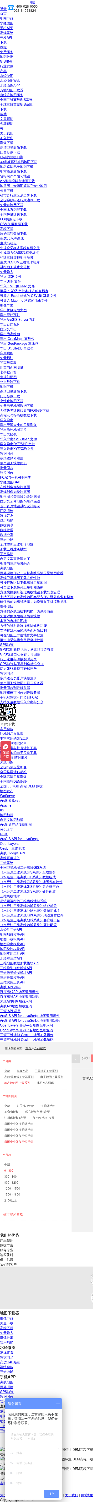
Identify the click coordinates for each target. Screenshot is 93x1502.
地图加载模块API (12, 934)
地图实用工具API (12, 953)
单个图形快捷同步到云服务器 (21, 682)
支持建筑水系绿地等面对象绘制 (23, 630)
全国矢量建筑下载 (13, 214)
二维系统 (6, 862)
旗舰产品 (22, 1071)
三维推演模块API (12, 977)
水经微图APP (10, 85)
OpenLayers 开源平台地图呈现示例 (26, 1025)
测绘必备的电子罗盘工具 (18, 752)
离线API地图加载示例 (16, 1001)
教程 (3, 46)
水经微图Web (10, 80)
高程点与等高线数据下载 (18, 415)
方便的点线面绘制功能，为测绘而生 (26, 611)
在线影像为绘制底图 (15, 486)
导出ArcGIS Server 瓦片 (18, 319)
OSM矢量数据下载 (14, 223)
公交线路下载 (10, 381)
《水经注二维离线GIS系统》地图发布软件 (31, 881)
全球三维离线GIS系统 (16, 104)
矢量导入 (6, 271)
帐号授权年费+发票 (37, 1111)
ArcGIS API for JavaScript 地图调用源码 (30, 1020)
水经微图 (6, 23)
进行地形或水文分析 (15, 266)
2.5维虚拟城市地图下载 (17, 180)
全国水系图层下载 (13, 209)
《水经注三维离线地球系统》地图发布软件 (31, 915)
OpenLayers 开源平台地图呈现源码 (26, 1029)
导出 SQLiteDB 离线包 (16, 348)
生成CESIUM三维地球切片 (20, 262)
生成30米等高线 (12, 238)
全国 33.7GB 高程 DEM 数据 (21, 786)
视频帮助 (6, 123)
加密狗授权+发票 (43, 1117)
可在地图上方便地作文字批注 (21, 635)
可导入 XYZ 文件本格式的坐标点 (24, 290)
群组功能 (6, 520)
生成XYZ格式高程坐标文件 (20, 247)
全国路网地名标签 (13, 771)
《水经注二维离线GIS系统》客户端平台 (29, 886)
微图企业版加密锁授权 (18, 1141)
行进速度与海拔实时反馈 (18, 658)
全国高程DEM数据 (13, 781)
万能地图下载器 (11, 89)
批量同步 (6, 467)
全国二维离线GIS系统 (16, 99)
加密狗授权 (11, 1111)
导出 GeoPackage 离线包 (19, 343)
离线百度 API (10, 857)
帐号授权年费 (25, 1105)
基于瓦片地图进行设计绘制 (20, 505)
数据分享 (6, 534)
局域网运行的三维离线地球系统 (23, 900)
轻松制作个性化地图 (15, 176)
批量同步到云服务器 (15, 687)
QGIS (4, 833)
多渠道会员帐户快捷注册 (18, 678)
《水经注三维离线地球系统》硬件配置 (28, 924)
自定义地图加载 (11, 819)
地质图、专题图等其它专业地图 (23, 185)
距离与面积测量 (11, 367)
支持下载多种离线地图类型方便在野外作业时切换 (36, 596)
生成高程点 (8, 242)
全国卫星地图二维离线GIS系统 (23, 867)
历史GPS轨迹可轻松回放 (18, 668)
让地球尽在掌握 (11, 733)
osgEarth (7, 829)
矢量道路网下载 (11, 204)
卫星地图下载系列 (46, 1071)
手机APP (6, 27)
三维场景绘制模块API (16, 972)
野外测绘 (6, 606)
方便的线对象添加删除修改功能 (23, 625)
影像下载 (6, 142)
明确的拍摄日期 (11, 156)
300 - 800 (10, 1176)
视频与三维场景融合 (15, 563)
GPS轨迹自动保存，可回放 (20, 654)
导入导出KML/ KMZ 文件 (18, 439)
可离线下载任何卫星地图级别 (21, 587)
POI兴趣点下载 (11, 219)
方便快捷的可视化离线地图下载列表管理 (30, 592)
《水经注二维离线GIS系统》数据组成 (28, 876)
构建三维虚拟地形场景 (16, 257)
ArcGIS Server (11, 800)
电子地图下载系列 (51, 1077)
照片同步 (6, 472)
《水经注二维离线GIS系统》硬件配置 (28, 891)
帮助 (3, 113)
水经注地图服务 (11, 94)
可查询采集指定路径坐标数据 (21, 639)
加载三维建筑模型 (13, 548)
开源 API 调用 (10, 1010)
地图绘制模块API (12, 948)
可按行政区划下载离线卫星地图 (23, 582)
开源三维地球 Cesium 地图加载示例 (26, 1034)
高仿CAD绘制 (10, 1362)
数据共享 (6, 525)
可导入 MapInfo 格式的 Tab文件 (24, 300)
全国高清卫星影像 (13, 767)
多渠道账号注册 (11, 458)
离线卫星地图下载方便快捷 (20, 577)
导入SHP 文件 (10, 281)
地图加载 (6, 814)
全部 (7, 1071)
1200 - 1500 (12, 1188)
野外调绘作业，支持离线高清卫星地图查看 (31, 572)
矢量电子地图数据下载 (16, 405)
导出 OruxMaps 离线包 (17, 338)
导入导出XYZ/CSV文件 (17, 448)
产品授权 (40, 1048)
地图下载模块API (12, 939)
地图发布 (6, 790)
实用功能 (6, 352)
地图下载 (6, 18)
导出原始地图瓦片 (13, 429)
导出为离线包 (10, 333)
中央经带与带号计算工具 (18, 747)
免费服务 (6, 51)
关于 (3, 128)
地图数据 (6, 56)
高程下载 (6, 228)
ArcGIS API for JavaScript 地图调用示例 (30, 1015)
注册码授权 (48, 1105)
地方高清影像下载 (13, 171)
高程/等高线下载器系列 (19, 1077)
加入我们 (6, 137)
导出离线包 (8, 434)
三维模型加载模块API (16, 967)
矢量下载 (6, 190)
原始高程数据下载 (13, 233)
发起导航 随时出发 (14, 757)
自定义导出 (8, 329)
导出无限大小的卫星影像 (18, 424)
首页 (3, 13)
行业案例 (6, 66)
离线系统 (6, 32)
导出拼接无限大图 (13, 309)
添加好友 (6, 515)
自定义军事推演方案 (15, 558)
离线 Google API (12, 853)
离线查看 (6, 1352)
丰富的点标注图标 (13, 620)
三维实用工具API (12, 982)
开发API (6, 37)
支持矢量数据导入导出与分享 (21, 701)
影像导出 (6, 305)
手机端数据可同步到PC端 (19, 697)
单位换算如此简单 (13, 743)
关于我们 (6, 133)
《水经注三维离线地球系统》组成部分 (28, 905)
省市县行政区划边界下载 (18, 195)
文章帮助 (6, 118)
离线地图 (6, 568)
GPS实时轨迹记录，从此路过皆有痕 (27, 649)
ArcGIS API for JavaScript (19, 838)
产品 (3, 70)
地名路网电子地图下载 (16, 166)
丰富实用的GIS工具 (14, 738)
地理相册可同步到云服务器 (20, 692)
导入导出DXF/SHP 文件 (17, 443)
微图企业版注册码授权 (18, 1129)
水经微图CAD (10, 482)
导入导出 (6, 419)
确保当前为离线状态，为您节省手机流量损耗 (33, 601)
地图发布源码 (45, 1083)
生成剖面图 (8, 376)
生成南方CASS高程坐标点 (19, 252)
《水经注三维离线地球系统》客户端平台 (30, 920)
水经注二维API (11, 929)
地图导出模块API (12, 943)
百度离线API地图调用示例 (19, 991)
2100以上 (10, 1200)
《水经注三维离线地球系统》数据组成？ (30, 910)
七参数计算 (8, 372)
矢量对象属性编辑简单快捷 (20, 615)
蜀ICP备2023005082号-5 (54, 1499)
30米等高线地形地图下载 (18, 161)
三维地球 (6, 539)
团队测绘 (6, 510)
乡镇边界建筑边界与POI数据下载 (24, 410)
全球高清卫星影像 (13, 776)
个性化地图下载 (11, 400)
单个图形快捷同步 (13, 462)
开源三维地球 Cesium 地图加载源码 (26, 1039)
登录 (3, 8)
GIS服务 (6, 61)
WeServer (7, 795)
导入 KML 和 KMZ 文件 (17, 286)
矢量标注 (6, 357)
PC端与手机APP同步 (15, 477)
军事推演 (6, 553)
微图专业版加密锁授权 (18, 1135)
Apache (5, 805)
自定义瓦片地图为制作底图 (20, 501)
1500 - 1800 (12, 1194)
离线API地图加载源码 (16, 1006)
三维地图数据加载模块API (19, 963)
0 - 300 (8, 1170)
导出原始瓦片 (10, 314)
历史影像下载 (10, 152)
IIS (2, 810)
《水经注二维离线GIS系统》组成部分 (28, 872)
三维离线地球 (10, 896)
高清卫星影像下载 (13, 147)
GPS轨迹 (7, 644)
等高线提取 (8, 362)
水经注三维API (11, 958)
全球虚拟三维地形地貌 (16, 544)
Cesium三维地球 (12, 848)
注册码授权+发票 (15, 1117)
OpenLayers (9, 843)
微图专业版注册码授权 (18, 1123)
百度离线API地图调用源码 (19, 996)
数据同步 (6, 453)
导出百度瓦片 (10, 324)
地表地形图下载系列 (17, 1083)
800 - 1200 (11, 1182)
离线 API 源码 (10, 986)
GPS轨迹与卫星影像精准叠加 (22, 663)
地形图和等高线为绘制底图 (20, 496)
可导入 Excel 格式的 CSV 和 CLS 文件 (28, 295)
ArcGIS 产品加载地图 (16, 824)
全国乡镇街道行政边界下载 (20, 199)
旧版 (32, 2)
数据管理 (6, 529)
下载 (3, 42)
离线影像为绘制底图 (15, 491)
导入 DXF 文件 (11, 276)
